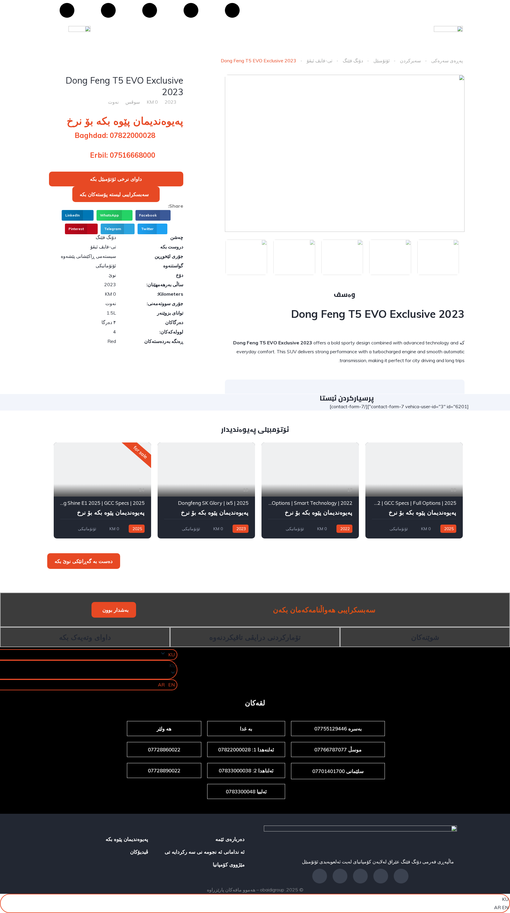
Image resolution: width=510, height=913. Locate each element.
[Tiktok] (67, 10)
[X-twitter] (191, 10)
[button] (116, 194)
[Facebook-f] (401, 876)
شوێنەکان (425, 637)
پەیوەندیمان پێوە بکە (127, 839)
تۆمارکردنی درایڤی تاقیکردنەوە (255, 637)
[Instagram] (108, 10)
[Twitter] (340, 876)
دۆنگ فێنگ (353, 61)
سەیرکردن (410, 61)
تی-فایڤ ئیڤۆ (319, 61)
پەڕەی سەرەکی (447, 61)
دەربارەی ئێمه (230, 839)
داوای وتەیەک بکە (85, 637)
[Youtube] (149, 10)
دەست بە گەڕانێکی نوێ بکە (84, 561)
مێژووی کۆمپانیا (229, 864)
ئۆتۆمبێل (381, 61)
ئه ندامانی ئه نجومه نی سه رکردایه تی (205, 852)
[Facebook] (232, 10)
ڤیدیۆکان (139, 852)
